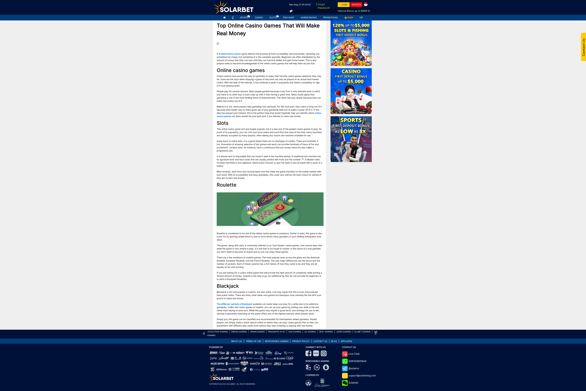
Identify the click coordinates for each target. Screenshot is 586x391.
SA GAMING (310, 331)
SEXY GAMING (326, 331)
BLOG (334, 341)
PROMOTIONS (330, 17)
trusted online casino (230, 53)
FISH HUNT (288, 17)
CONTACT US (320, 341)
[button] (204, 333)
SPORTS (244, 17)
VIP (361, 17)
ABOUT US (236, 341)
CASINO (259, 17)
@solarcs (354, 368)
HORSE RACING (309, 17)
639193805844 (357, 361)
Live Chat (354, 353)
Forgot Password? (324, 6)
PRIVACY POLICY (301, 341)
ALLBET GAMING (362, 331)
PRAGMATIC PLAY (276, 331)
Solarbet (353, 382)
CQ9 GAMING (294, 331)
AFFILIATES (346, 341)
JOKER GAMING (343, 331)
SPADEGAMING (257, 331)
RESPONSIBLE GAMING (277, 341)
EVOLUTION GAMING (218, 331)
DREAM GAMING (239, 331)
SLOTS (273, 17)
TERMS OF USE (253, 341)
